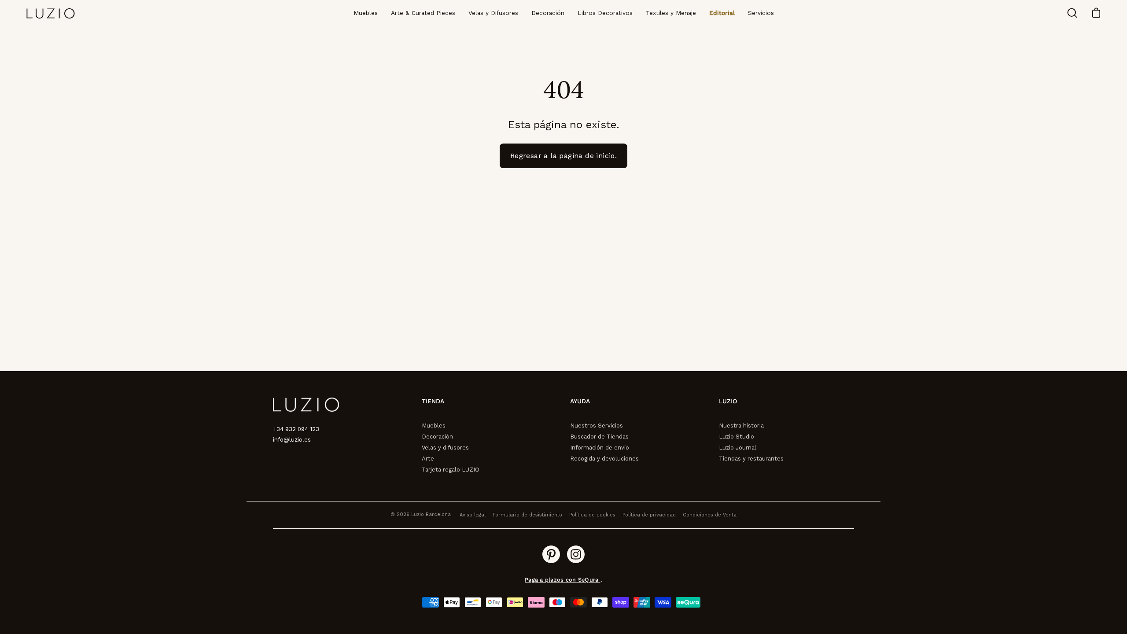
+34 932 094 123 (296, 429)
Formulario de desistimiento (527, 515)
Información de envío (599, 447)
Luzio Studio (736, 436)
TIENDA (433, 401)
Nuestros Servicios (596, 425)
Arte (428, 458)
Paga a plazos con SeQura (562, 579)
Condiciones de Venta (710, 515)
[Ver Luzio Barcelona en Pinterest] (551, 554)
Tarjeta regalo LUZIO (450, 469)
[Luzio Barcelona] (50, 13)
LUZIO (728, 401)
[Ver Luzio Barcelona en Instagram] (576, 554)
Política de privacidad (649, 515)
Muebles (434, 425)
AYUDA (580, 401)
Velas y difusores (445, 447)
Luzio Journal (737, 447)
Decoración (437, 436)
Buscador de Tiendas (599, 436)
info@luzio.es (292, 439)
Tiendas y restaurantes (751, 458)
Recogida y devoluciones (604, 458)
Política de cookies (592, 515)
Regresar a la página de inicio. (563, 155)
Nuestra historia (741, 425)
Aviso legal (473, 515)
